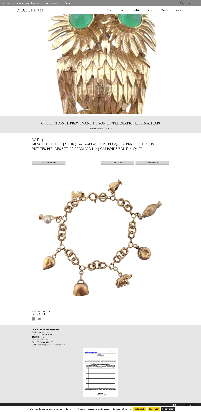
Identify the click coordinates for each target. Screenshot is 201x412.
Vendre (150, 10)
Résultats (164, 10)
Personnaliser (168, 409)
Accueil (109, 10)
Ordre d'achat (100, 399)
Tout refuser (154, 409)
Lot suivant (151, 162)
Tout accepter (139, 409)
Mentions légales (188, 405)
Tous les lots (50, 162)
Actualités (179, 10)
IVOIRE (30, 10)
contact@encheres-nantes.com (51, 344)
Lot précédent (119, 162)
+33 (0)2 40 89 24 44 (44, 339)
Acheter (137, 10)
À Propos (123, 10)
